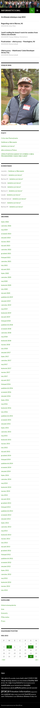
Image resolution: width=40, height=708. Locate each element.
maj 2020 (4, 281)
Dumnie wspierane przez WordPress (11, 705)
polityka (18, 688)
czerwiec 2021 (6, 261)
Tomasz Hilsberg (14, 37)
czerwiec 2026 (6, 226)
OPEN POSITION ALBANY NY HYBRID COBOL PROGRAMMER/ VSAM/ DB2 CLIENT (17, 155)
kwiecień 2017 (6, 368)
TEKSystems (9, 696)
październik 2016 (7, 388)
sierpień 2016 (6, 396)
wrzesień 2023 (6, 234)
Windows (20, 696)
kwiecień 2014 (6, 487)
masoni (12, 685)
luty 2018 (4, 348)
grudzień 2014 (6, 455)
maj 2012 (4, 578)
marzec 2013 (5, 539)
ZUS (35, 696)
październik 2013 (7, 511)
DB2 (35, 678)
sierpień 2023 (6, 238)
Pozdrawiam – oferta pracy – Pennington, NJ (18, 41)
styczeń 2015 (5, 451)
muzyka (27, 685)
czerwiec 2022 (6, 249)
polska (24, 688)
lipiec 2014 (5, 475)
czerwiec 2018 (6, 333)
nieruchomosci (5, 688)
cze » (36, 660)
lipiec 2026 (5, 222)
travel (15, 696)
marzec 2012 (5, 586)
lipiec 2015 (5, 428)
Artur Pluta (12, 26)
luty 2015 (4, 447)
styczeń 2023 (5, 245)
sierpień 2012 (6, 566)
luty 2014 (4, 495)
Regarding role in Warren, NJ (12, 23)
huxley (31, 680)
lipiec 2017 (5, 356)
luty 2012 (4, 590)
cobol (25, 678)
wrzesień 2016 (6, 392)
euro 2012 (20, 680)
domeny (14, 680)
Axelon (18, 678)
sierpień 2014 (6, 471)
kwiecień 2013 (6, 535)
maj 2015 (4, 436)
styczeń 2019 (5, 317)
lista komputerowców (29, 683)
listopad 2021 (6, 257)
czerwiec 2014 (6, 479)
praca (5, 691)
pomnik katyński (32, 688)
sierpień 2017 (6, 352)
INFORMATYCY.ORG (10, 10)
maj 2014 (4, 483)
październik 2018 (7, 325)
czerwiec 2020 (6, 277)
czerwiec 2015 (6, 432)
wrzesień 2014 (6, 467)
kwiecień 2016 (6, 408)
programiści (34, 691)
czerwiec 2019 (6, 305)
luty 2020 (4, 289)
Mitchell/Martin (19, 685)
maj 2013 (4, 531)
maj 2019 (4, 309)
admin (6, 678)
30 (31, 656)
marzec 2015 (5, 443)
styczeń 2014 (5, 499)
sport (2, 696)
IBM (36, 680)
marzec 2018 (5, 344)
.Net (2, 678)
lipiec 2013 (5, 523)
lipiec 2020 (5, 273)
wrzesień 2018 (6, 329)
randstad (7, 694)
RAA (2, 694)
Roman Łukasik (13, 44)
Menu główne (37, 10)
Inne (2, 609)
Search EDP (21, 694)
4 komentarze (24, 37)
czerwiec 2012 (6, 574)
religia (12, 694)
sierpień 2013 (6, 519)
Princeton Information (19, 691)
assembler (13, 678)
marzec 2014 (5, 491)
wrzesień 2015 (6, 420)
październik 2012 (7, 558)
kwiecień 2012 (6, 582)
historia (25, 680)
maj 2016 (4, 404)
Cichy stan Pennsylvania (9, 138)
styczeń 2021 (5, 269)
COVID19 (31, 678)
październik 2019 (7, 297)
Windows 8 (27, 696)
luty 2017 (4, 376)
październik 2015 (7, 416)
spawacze (33, 694)
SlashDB (27, 694)
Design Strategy (6, 680)
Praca (3, 621)
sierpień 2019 (6, 301)
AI (9, 678)
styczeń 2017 (5, 380)
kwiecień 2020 (6, 285)
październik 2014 (7, 463)
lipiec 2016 (5, 400)
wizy (32, 696)
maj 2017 (4, 364)
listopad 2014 (6, 459)
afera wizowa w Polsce (9, 150)
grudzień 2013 (6, 503)
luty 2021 (4, 265)
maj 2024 (4, 230)
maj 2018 (4, 337)
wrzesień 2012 (6, 562)
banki (22, 678)
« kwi (3, 660)
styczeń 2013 (5, 546)
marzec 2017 (5, 372)
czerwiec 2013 (6, 527)
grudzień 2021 (6, 253)
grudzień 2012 (6, 550)
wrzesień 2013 (6, 515)
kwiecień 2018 (6, 341)
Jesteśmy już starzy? (8, 146)
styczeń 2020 (5, 293)
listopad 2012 (6, 554)
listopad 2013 (6, 507)
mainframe (5, 685)
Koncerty (4, 613)
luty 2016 (4, 412)
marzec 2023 (5, 241)
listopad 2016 (6, 384)
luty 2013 (4, 543)
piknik (12, 688)
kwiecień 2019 (6, 313)
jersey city (4, 683)
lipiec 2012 (5, 570)
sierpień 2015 (6, 424)
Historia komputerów (8, 605)
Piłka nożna (5, 617)
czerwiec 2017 (6, 360)
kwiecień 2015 (6, 440)
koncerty (19, 683)
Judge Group (12, 683)
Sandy (16, 694)
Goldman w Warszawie (9, 142)
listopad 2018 (6, 321)
